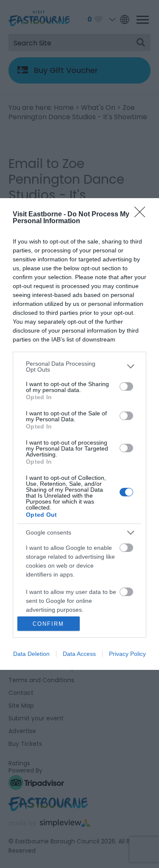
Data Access (79, 653)
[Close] (142, 215)
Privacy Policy (127, 653)
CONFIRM (48, 624)
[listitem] (79, 366)
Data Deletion (31, 653)
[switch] (126, 386)
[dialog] (79, 434)
